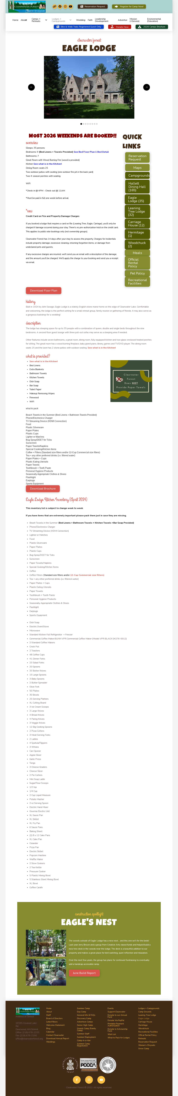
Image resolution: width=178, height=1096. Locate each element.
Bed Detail (103, 151)
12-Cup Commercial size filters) (87, 575)
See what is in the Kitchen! (48, 163)
